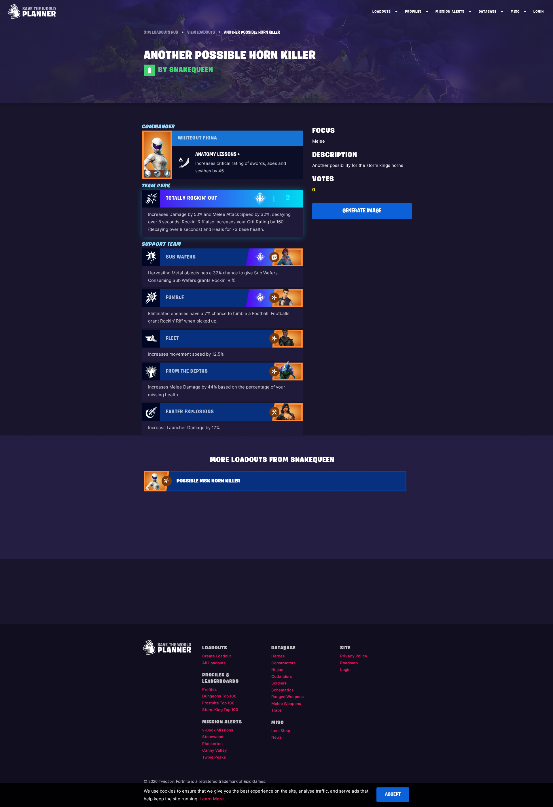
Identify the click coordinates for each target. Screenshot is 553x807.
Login (538, 12)
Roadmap (349, 663)
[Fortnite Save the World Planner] (32, 11)
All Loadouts (214, 663)
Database (488, 12)
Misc (515, 12)
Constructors (283, 663)
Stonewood (212, 736)
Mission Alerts (450, 12)
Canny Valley (214, 750)
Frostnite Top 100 (218, 703)
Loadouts (381, 12)
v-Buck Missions (217, 730)
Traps (276, 710)
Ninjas (277, 669)
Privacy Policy (353, 656)
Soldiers (279, 683)
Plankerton (212, 743)
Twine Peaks (214, 757)
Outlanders (281, 676)
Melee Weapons (286, 703)
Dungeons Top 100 (219, 696)
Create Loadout (216, 656)
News (276, 737)
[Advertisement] (362, 266)
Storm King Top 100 (220, 709)
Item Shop (280, 730)
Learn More (212, 799)
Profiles (413, 12)
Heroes (278, 656)
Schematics (282, 690)
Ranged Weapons (287, 696)
